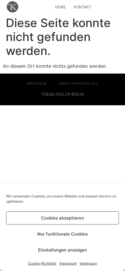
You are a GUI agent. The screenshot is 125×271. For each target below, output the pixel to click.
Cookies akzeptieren (62, 218)
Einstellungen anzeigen (62, 250)
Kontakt (82, 6)
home (60, 6)
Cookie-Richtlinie (42, 263)
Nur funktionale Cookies (62, 234)
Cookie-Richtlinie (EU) (78, 83)
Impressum (68, 263)
